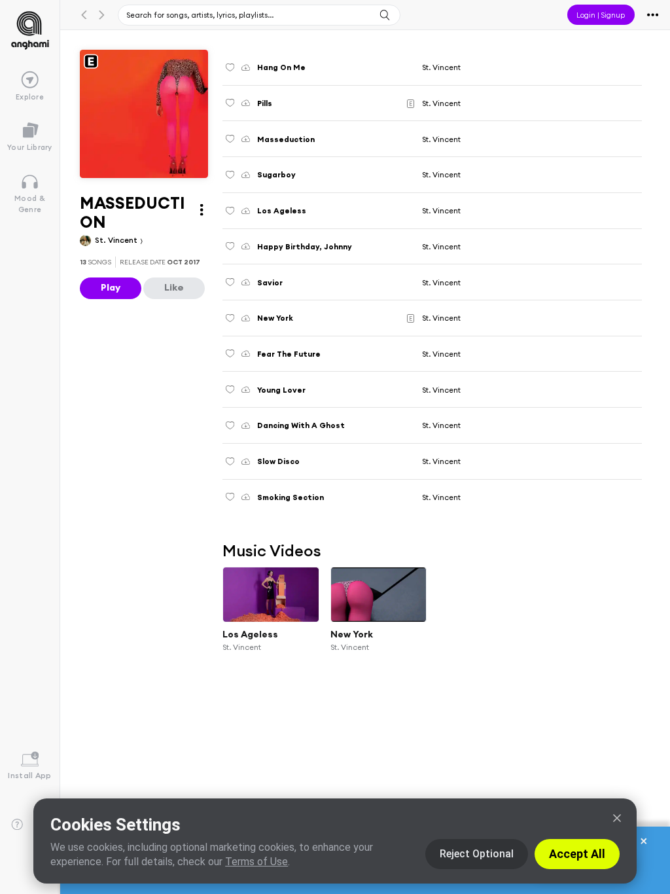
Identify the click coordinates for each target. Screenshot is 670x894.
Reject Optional (477, 854)
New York (351, 634)
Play (110, 287)
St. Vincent (117, 240)
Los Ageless (250, 634)
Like (174, 287)
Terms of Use (256, 861)
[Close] (617, 818)
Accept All (577, 854)
